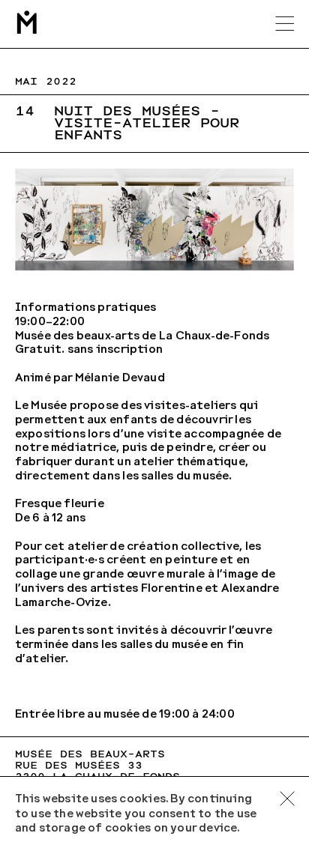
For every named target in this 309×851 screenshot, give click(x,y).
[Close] (288, 798)
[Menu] (285, 23)
